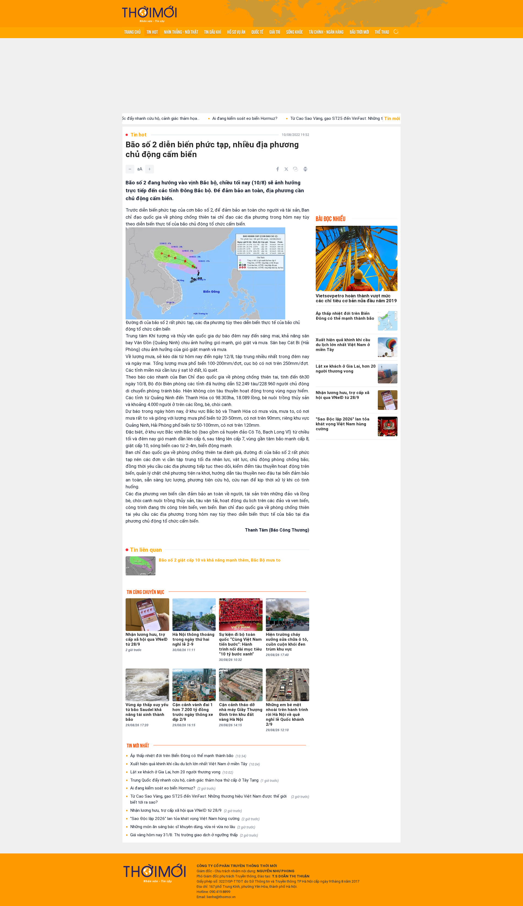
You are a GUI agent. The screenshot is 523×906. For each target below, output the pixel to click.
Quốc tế (257, 32)
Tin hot (152, 32)
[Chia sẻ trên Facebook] (277, 169)
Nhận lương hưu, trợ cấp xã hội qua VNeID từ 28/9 (186, 810)
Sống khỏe (294, 32)
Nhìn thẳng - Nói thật (181, 32)
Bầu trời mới (359, 32)
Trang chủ (132, 32)
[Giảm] (130, 169)
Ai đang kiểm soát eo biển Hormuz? (215, 118)
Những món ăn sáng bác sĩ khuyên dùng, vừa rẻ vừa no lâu (192, 826)
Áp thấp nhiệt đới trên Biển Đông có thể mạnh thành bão (188, 755)
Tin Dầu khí (212, 32)
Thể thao (382, 32)
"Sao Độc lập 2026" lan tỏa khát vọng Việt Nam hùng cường (195, 818)
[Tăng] (149, 169)
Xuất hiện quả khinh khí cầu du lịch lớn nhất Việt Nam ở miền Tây (195, 763)
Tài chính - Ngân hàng (326, 32)
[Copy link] (295, 169)
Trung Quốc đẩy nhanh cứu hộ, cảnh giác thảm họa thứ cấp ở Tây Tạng (204, 780)
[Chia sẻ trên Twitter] (286, 169)
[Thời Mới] (154, 873)
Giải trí (274, 32)
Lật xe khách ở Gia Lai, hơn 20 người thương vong (181, 772)
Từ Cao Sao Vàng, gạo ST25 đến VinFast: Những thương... (314, 118)
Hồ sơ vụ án (236, 32)
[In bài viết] (305, 169)
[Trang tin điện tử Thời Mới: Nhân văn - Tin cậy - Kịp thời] (149, 13)
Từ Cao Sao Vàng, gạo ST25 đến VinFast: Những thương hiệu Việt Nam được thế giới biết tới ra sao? (219, 799)
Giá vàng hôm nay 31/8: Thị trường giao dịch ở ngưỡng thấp (194, 834)
